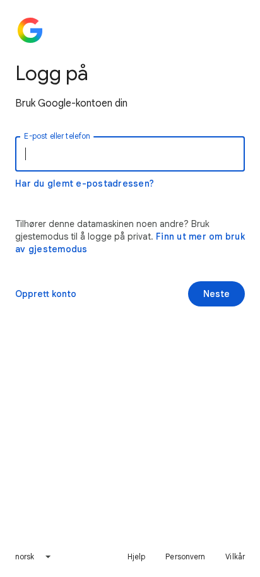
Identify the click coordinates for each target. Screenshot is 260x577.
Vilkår (235, 556)
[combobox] (33, 557)
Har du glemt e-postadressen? (84, 183)
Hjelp (136, 556)
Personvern (185, 556)
